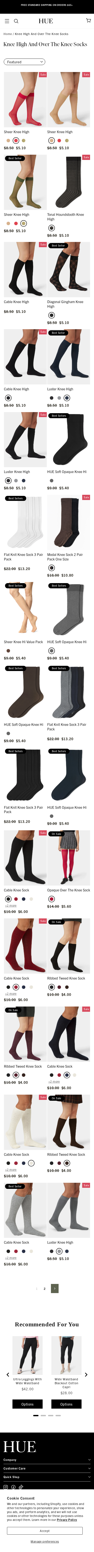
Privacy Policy (67, 1520)
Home (7, 34)
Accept (45, 1531)
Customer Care (14, 1468)
